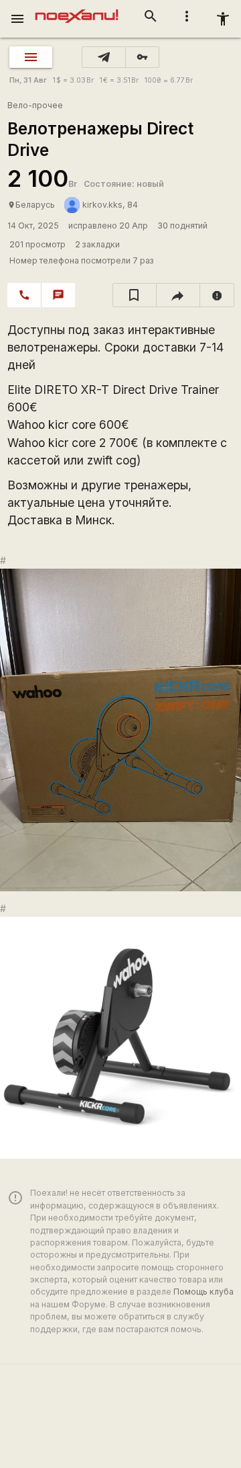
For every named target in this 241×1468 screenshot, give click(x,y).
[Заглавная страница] (77, 9)
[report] (217, 295)
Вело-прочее (35, 105)
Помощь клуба (203, 1292)
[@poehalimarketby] (104, 57)
